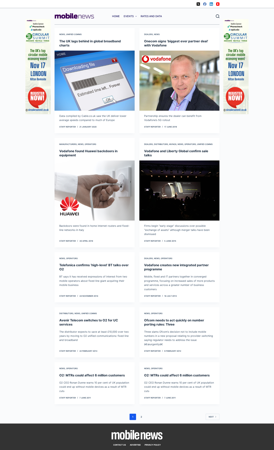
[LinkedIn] (211, 4)
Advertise (135, 445)
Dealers (148, 34)
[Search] (217, 16)
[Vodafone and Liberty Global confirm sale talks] (179, 190)
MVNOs (172, 144)
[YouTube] (217, 4)
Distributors (161, 144)
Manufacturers (68, 144)
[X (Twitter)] (198, 4)
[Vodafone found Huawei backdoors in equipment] (95, 190)
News (62, 34)
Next (211, 417)
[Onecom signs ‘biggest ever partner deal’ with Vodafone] (179, 81)
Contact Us (119, 445)
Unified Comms (74, 34)
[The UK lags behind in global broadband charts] (95, 81)
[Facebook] (204, 4)
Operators (90, 144)
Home (116, 16)
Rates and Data (151, 16)
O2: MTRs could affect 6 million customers (92, 375)
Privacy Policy (153, 445)
